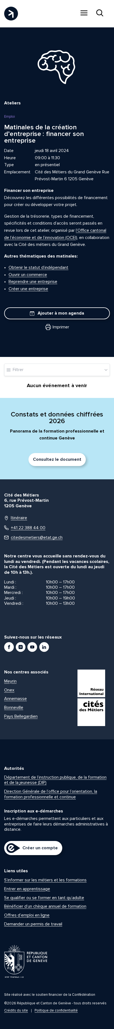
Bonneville (13, 707)
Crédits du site (16, 1010)
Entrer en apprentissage (27, 889)
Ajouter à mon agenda (60, 313)
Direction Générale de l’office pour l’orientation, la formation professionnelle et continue (50, 794)
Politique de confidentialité (56, 1010)
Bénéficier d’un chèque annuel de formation (45, 906)
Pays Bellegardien (21, 716)
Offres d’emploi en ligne (27, 915)
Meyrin (10, 681)
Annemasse (15, 698)
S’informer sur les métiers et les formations (45, 880)
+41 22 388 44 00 (28, 528)
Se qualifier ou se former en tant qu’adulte (44, 898)
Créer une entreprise (28, 289)
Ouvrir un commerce (28, 274)
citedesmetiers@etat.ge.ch (37, 537)
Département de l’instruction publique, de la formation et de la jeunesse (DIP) (55, 780)
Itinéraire (19, 518)
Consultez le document (57, 459)
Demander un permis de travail (33, 924)
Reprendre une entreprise (33, 281)
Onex (9, 690)
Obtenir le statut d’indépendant (38, 267)
